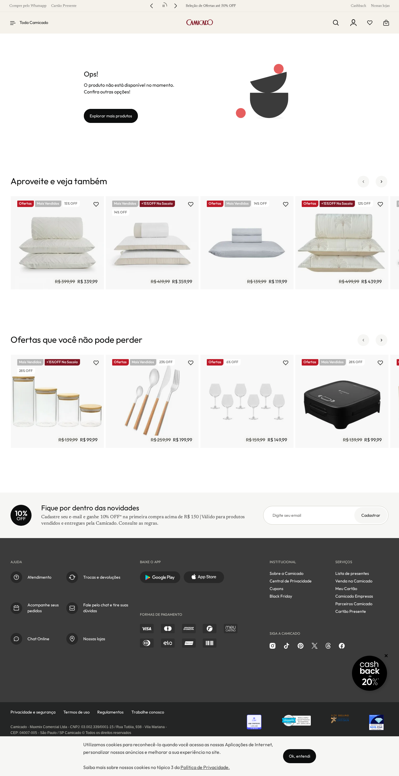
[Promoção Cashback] (369, 673)
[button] (363, 181)
